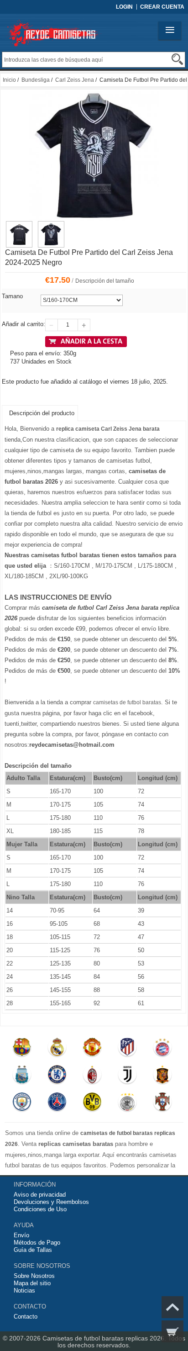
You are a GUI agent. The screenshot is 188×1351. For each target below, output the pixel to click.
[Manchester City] (22, 1103)
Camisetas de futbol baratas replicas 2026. (105, 1338)
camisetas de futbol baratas (127, 702)
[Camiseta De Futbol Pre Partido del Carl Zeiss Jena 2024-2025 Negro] (19, 225)
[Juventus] (127, 1076)
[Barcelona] (22, 1049)
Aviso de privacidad (40, 1194)
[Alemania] (127, 1103)
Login (124, 7)
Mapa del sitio (32, 1283)
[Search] (177, 59)
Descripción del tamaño (104, 281)
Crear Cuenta (162, 7)
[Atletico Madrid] (127, 1049)
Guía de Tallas (33, 1249)
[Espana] (162, 1076)
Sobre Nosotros (34, 1275)
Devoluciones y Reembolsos (51, 1201)
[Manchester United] (92, 1049)
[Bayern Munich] (162, 1049)
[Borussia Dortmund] (92, 1103)
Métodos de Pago (37, 1242)
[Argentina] (22, 1076)
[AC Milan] (92, 1076)
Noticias (24, 1290)
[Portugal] (162, 1103)
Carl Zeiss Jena (74, 80)
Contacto (25, 1316)
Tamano (12, 296)
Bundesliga (35, 80)
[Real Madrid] (57, 1049)
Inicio (9, 80)
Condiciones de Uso (40, 1209)
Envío (21, 1235)
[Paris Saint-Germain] (57, 1103)
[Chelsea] (57, 1076)
